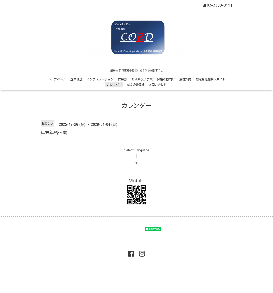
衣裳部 (122, 79)
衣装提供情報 (135, 84)
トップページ (57, 79)
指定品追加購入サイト (211, 79)
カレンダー (114, 84)
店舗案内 (185, 79)
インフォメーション (100, 79)
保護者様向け (166, 79)
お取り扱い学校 (142, 79)
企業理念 (76, 79)
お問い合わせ (158, 84)
